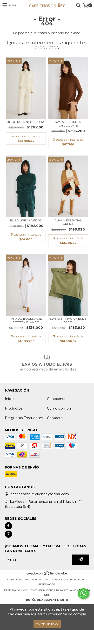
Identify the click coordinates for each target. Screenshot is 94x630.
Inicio (9, 399)
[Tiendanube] (47, 574)
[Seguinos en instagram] (8, 534)
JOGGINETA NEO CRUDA (25, 122)
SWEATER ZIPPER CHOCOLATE (68, 123)
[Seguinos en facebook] (8, 525)
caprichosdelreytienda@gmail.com (40, 494)
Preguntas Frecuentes (24, 418)
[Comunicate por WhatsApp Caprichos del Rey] (83, 593)
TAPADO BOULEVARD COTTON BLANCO (25, 320)
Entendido (47, 624)
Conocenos (56, 399)
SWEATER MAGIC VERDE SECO (68, 320)
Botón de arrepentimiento (47, 599)
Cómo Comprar (60, 408)
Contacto (55, 418)
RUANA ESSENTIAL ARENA (68, 222)
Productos (13, 408)
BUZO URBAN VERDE (26, 220)
